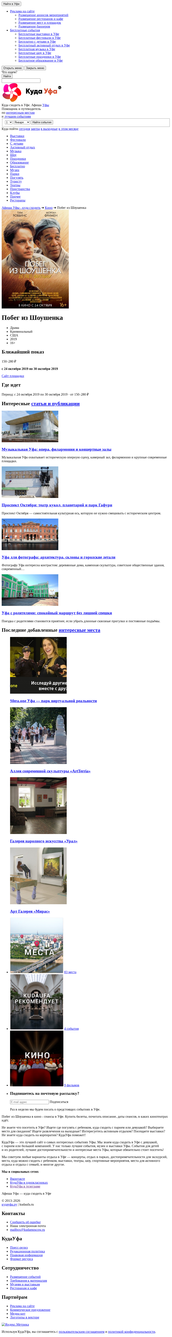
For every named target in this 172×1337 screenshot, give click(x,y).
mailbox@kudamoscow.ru (27, 1229)
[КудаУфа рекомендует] (36, 1028)
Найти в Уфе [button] (11, 3)
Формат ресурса (21, 1259)
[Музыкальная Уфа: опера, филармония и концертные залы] (30, 441)
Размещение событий (25, 1277)
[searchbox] (86, 76)
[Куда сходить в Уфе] (48, 101)
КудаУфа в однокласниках (29, 1182)
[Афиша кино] (36, 1085)
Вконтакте (17, 1179)
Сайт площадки (13, 376)
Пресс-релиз (19, 1247)
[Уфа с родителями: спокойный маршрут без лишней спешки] (30, 604)
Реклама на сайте (22, 1306)
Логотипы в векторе (24, 1317)
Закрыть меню (35, 68)
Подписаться (59, 1102)
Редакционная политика (27, 1251)
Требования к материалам (28, 1280)
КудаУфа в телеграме (25, 1186)
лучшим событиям (17, 116)
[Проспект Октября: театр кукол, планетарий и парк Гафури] (30, 497)
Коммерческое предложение (30, 1310)
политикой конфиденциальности (131, 1331)
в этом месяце (68, 129)
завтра (35, 129)
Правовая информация (26, 1255)
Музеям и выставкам (25, 1284)
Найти (7, 76)
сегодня (24, 129)
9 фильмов (71, 1085)
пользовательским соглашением (81, 1331)
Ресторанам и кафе (23, 1288)
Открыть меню (12, 68)
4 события (71, 1028)
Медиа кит (17, 1313)
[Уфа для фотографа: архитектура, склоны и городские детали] (30, 549)
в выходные (49, 129)
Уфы (45, 105)
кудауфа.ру (9, 1204)
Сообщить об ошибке (25, 1222)
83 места (70, 972)
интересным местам (20, 112)
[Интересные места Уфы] (36, 972)
